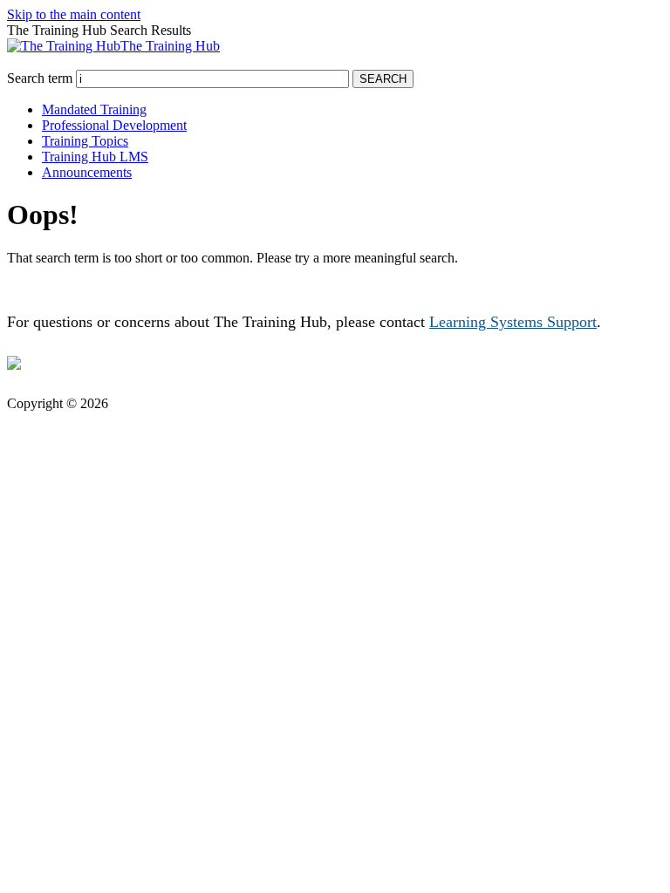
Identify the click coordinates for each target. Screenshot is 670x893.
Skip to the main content (73, 14)
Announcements (87, 172)
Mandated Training (94, 109)
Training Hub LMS (95, 156)
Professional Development (114, 125)
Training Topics (85, 140)
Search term (39, 78)
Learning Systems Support (513, 322)
